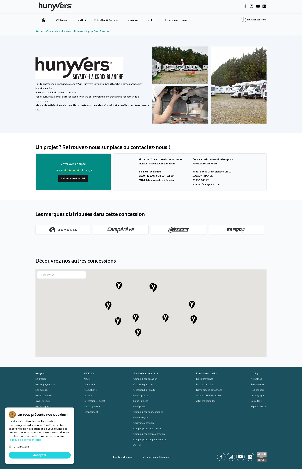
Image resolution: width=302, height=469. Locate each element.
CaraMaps (256, 400)
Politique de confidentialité (156, 456)
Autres (137, 444)
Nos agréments (204, 378)
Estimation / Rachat (94, 400)
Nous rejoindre (43, 395)
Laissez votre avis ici (73, 178)
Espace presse (259, 406)
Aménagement (92, 406)
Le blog (151, 20)
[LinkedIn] (250, 457)
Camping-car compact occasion (150, 439)
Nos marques (42, 406)
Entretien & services (207, 373)
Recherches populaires (145, 373)
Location (81, 20)
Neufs (87, 378)
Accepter (39, 455)
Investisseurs (43, 400)
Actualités (256, 378)
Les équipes (42, 389)
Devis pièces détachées (209, 389)
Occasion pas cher (143, 384)
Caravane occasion (143, 422)
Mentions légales (122, 456)
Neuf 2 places (140, 395)
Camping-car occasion (145, 378)
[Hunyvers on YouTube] (258, 6)
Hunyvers (40, 373)
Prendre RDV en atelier (209, 395)
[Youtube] (241, 457)
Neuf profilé (139, 406)
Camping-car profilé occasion (149, 433)
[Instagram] (231, 457)
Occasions (89, 384)
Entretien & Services (106, 20)
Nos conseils (257, 389)
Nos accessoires (205, 384)
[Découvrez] (63, 230)
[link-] (63, 230)
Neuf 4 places (140, 400)
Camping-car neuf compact (148, 411)
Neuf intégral (140, 417)
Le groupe (132, 20)
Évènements (257, 384)
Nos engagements (45, 384)
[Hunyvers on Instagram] (251, 6)
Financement (91, 411)
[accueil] (43, 20)
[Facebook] (222, 457)
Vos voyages (257, 395)
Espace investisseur (176, 20)
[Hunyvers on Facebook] (245, 6)
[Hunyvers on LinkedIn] (264, 6)
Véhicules (61, 20)
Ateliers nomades (205, 400)
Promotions (90, 389)
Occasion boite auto (144, 389)
